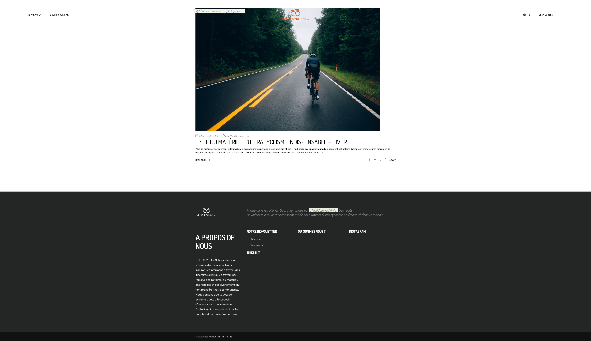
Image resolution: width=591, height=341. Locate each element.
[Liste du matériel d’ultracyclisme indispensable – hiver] (287, 69)
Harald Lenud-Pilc (238, 136)
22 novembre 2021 (209, 136)
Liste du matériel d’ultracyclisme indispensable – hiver (271, 142)
